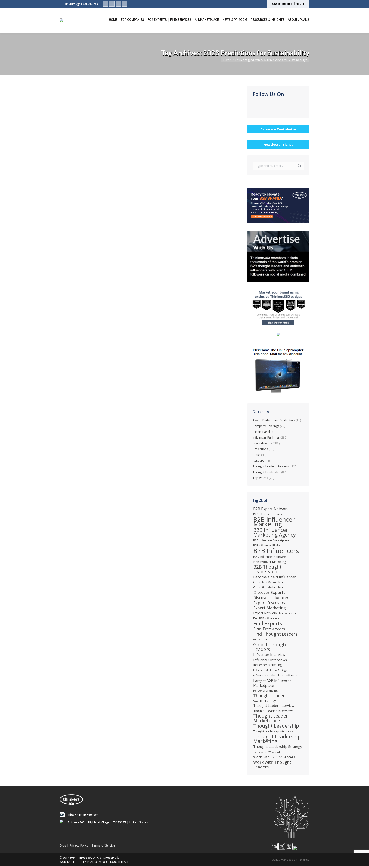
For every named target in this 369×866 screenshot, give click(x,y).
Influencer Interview (269, 654)
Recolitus (303, 860)
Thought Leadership (266, 472)
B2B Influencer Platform (268, 545)
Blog (63, 845)
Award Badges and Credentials (274, 420)
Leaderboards (262, 443)
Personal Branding (265, 691)
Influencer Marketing (267, 665)
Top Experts (259, 751)
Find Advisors (287, 613)
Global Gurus (261, 639)
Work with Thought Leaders (272, 764)
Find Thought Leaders (275, 634)
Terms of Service (103, 845)
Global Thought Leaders (270, 647)
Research (259, 460)
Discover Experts (269, 592)
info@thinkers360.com (85, 4)
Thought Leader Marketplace (270, 718)
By (101, 175)
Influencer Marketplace (268, 675)
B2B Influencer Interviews (268, 514)
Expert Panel (261, 432)
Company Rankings (266, 426)
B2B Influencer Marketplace (271, 540)
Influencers (293, 675)
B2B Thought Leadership (267, 569)
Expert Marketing (269, 607)
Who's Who (275, 751)
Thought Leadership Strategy (277, 746)
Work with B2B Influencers (274, 757)
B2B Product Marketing (269, 562)
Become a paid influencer (274, 577)
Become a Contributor (278, 129)
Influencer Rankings (266, 437)
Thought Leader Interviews (271, 466)
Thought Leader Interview (273, 705)
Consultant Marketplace (268, 582)
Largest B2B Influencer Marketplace (272, 683)
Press (256, 455)
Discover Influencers (271, 597)
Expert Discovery (269, 602)
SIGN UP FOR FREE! (282, 4)
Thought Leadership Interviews (273, 731)
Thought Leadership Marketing (277, 738)
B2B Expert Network (270, 508)
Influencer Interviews (270, 660)
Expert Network (265, 613)
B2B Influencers (276, 550)
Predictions (72, 175)
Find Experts (267, 623)
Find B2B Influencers (266, 618)
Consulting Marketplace (268, 587)
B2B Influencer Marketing (274, 521)
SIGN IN (300, 4)
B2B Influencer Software (269, 557)
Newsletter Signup (278, 144)
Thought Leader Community (269, 698)
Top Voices (260, 478)
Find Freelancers (269, 629)
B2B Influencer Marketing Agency (274, 532)
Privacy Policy (78, 845)
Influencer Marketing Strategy (270, 670)
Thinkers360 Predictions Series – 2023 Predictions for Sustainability (123, 168)
